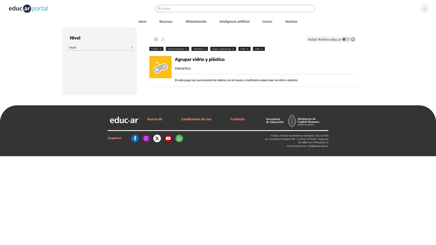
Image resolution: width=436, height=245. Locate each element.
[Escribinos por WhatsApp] (179, 138)
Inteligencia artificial (235, 21)
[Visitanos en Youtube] (168, 138)
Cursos (267, 21)
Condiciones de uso (196, 119)
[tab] (156, 39)
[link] (424, 8)
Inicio (142, 21)
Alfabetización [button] (196, 21)
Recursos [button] (166, 21)
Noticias (291, 21)
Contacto (237, 119)
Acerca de (154, 119)
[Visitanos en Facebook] (135, 138)
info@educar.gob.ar (318, 145)
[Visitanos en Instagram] (146, 138)
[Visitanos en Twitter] (157, 138)
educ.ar (277, 135)
